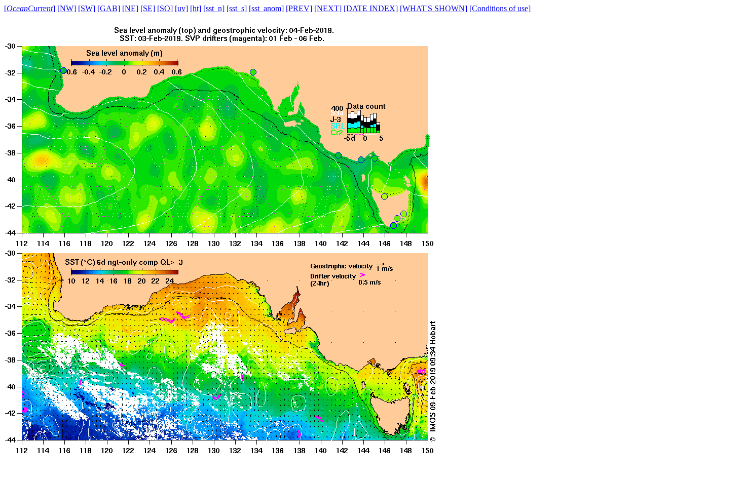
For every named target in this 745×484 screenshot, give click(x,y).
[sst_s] (237, 8)
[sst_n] (214, 8)
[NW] (66, 8)
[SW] (86, 8)
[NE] (130, 8)
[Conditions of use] (500, 8)
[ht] (195, 8)
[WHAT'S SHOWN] (433, 8)
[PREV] (299, 8)
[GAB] (108, 8)
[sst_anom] (266, 8)
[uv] (181, 8)
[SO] (165, 8)
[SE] (147, 8)
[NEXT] (328, 8)
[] (29, 8)
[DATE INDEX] (371, 8)
